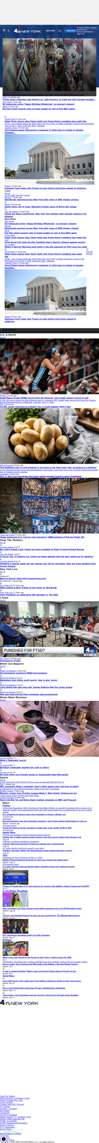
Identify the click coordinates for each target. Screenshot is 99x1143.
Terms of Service (7, 1125)
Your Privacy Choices (11, 1131)
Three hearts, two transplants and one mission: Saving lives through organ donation (40, 995)
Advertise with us (7, 1140)
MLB (5, 106)
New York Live (37, 39)
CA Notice (4, 1136)
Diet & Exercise (7, 465)
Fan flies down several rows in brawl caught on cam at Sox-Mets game (39, 109)
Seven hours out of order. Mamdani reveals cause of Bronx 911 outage (40, 207)
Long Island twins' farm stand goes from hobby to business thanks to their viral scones (42, 981)
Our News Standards (8, 1115)
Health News (9, 832)
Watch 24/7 (71, 31)
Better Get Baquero (8, 671)
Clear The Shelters (7, 1096)
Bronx (7, 204)
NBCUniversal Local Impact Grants (14, 1098)
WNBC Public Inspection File (12, 1119)
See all (7, 193)
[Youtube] (32, 1094)
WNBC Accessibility (8, 1121)
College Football (7, 798)
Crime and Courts (7, 535)
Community (5, 1113)
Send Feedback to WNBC (10, 1134)
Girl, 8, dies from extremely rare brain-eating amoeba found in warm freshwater (41, 476)
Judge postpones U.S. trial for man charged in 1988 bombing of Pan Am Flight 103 (42, 537)
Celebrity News (70, 39)
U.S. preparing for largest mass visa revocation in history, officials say (34, 814)
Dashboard (82, 30)
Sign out (80, 34)
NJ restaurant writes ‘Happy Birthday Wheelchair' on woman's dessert (38, 104)
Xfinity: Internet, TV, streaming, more (15, 1117)
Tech (5, 855)
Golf (6, 240)
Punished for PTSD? (10, 661)
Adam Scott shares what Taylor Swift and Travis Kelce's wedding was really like (45, 121)
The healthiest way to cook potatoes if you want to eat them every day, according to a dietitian (48, 467)
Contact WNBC (6, 1102)
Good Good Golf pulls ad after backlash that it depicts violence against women (45, 242)
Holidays (7, 940)
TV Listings (5, 1106)
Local (61, 31)
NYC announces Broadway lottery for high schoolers (26, 935)
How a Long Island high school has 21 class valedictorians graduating (34, 988)
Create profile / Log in (86, 27)
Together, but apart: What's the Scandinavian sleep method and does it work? (37, 850)
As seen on (5, 758)
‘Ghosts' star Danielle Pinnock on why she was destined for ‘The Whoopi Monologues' (41, 915)
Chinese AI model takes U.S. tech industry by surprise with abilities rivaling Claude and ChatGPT (46, 886)
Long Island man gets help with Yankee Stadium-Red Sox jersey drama (36, 687)
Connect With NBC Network (12, 1104)
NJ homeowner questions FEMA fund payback (23, 673)
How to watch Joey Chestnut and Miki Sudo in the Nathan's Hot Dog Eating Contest (40, 964)
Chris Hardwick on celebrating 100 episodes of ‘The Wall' (29, 595)
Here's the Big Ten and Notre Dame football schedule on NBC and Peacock (38, 800)
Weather (50, 31)
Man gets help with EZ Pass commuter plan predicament (29, 694)
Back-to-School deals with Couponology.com (23, 578)
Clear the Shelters (53, 39)
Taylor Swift (10, 119)
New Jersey (8, 102)
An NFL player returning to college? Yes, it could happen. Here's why (35, 407)
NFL (2, 404)
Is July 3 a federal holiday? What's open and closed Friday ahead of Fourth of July (39, 971)
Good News (8, 976)
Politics (6, 805)
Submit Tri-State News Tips (11, 1100)
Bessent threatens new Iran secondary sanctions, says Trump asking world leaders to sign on (45, 821)
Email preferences (85, 32)
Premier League (6, 791)
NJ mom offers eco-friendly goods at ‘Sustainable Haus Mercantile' (34, 774)
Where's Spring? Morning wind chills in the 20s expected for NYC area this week (46, 247)
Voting (8, 186)
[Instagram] (32, 1050)
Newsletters (5, 1111)
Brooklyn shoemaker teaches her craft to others (24, 767)
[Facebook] (32, 1027)
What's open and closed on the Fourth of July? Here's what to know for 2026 (37, 957)
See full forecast (89, 253)
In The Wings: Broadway (15, 891)
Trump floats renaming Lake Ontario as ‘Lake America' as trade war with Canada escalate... (49, 99)
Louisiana (4, 474)
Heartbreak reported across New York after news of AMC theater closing (42, 199)
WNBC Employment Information (13, 1123)
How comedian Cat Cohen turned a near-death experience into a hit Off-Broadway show (42, 908)
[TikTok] (32, 1072)
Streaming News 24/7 (20, 39)
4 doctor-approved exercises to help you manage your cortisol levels (33, 844)
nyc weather (10, 245)
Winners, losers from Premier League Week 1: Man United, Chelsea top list (38, 793)
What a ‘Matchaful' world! (13, 760)
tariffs (5, 97)
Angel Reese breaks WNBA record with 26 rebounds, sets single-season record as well (44, 398)
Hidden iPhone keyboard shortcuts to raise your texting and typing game (35, 860)
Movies (8, 197)
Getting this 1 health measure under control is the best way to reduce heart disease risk (42, 837)
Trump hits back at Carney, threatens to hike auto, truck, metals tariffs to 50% (37, 828)
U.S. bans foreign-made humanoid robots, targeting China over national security (39, 867)
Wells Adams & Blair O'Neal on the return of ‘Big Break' (28, 587)
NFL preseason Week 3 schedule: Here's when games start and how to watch (39, 786)
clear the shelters (12, 211)
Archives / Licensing (8, 1108)
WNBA (3, 396)
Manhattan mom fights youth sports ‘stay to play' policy (28, 680)
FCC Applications (7, 1127)
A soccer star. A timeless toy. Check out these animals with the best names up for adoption (46, 556)
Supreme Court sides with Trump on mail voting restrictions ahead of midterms (45, 188)
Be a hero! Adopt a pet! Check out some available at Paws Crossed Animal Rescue (42, 549)
